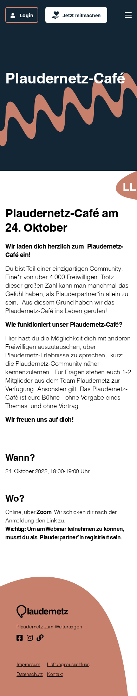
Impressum (28, 664)
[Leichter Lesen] (126, 185)
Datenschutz (30, 674)
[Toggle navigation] (128, 15)
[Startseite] (42, 611)
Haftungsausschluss (68, 664)
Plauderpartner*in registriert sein (80, 537)
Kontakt (55, 674)
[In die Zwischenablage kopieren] (40, 637)
